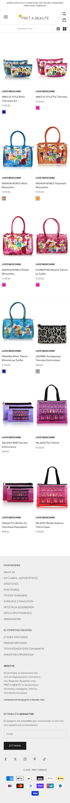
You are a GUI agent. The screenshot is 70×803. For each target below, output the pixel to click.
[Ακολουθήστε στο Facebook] (5, 759)
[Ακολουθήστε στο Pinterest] (35, 759)
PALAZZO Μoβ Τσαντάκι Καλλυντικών (15, 444)
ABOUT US (9, 572)
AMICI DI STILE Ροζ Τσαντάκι (51, 96)
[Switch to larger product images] (58, 29)
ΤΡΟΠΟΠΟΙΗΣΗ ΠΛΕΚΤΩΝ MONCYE (24, 648)
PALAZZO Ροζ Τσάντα (47, 442)
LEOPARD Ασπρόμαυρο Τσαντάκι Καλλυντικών (48, 358)
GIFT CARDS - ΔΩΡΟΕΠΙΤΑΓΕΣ (21, 578)
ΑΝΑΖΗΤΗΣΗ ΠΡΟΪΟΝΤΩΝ (18, 654)
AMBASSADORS (12, 619)
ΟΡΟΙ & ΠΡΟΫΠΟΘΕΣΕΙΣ (18, 613)
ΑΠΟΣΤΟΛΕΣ (11, 583)
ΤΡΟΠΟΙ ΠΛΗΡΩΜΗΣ (15, 595)
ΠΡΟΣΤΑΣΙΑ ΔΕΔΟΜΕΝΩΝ (19, 607)
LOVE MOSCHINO (11, 91)
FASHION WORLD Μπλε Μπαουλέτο (14, 185)
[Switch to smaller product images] (64, 29)
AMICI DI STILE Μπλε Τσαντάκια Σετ (13, 98)
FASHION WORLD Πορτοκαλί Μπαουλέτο (51, 185)
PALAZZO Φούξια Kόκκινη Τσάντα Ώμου (49, 525)
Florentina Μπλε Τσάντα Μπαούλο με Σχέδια (15, 358)
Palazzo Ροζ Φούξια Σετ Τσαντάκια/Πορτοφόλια (14, 525)
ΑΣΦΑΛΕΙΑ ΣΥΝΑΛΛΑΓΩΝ (18, 601)
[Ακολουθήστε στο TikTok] (44, 759)
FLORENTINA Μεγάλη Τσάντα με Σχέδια (52, 271)
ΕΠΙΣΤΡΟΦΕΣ (11, 589)
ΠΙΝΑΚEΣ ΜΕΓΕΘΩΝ (15, 643)
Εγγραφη (15, 745)
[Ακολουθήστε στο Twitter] (15, 759)
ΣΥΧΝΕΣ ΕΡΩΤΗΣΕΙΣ (16, 637)
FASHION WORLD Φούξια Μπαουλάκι (15, 271)
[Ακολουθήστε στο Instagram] (25, 759)
